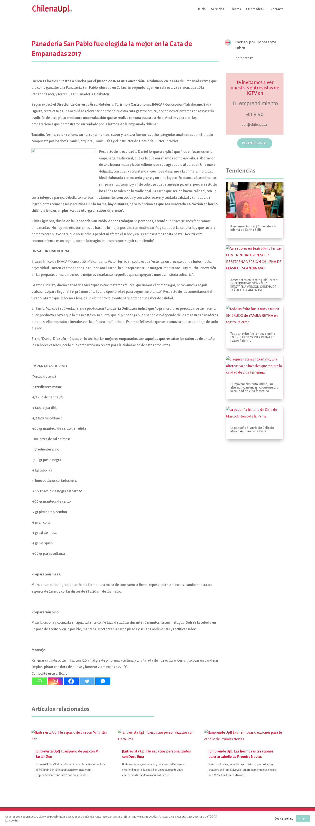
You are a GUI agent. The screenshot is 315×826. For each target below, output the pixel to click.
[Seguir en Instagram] (238, 157)
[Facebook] (71, 681)
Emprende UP (255, 9)
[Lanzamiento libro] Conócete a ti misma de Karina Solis (253, 228)
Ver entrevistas (255, 143)
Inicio (202, 9)
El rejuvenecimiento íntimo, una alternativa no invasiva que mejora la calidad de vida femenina (254, 387)
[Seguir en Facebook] (249, 157)
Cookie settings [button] (283, 818)
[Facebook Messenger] (102, 681)
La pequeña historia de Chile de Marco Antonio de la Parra (252, 429)
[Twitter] (87, 681)
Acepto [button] (303, 818)
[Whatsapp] (39, 681)
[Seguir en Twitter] (260, 157)
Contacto (277, 9)
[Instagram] (55, 681)
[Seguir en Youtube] (271, 157)
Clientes (235, 9)
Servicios (217, 9)
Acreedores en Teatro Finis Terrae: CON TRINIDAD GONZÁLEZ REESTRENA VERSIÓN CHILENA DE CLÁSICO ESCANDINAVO (254, 285)
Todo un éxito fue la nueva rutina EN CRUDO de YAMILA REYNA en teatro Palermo (252, 337)
